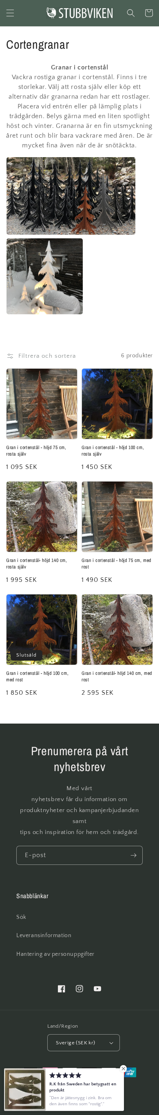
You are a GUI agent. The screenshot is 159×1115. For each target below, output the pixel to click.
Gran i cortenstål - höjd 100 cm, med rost (37, 676)
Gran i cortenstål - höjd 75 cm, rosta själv (36, 451)
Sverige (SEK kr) (75, 1043)
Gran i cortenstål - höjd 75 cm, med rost (116, 564)
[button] (10, 13)
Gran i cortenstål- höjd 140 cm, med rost (117, 676)
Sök (21, 917)
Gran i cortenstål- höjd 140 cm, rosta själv (36, 564)
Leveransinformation (43, 935)
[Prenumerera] (133, 855)
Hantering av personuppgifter (55, 954)
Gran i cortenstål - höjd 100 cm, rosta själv (113, 451)
